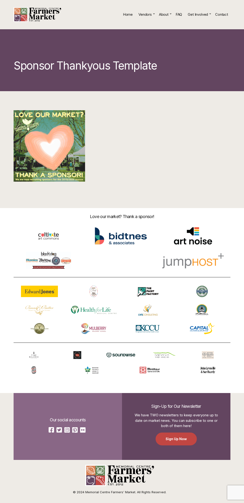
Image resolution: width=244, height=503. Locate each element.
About (163, 14)
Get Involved (198, 14)
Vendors (145, 14)
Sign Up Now (176, 439)
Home (128, 14)
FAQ (179, 14)
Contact (221, 14)
